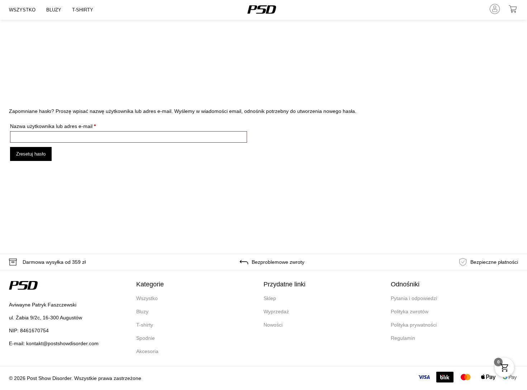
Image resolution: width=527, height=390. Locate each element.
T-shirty (82, 10)
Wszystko (22, 10)
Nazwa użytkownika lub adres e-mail (65, 125)
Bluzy (53, 10)
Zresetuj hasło (31, 154)
